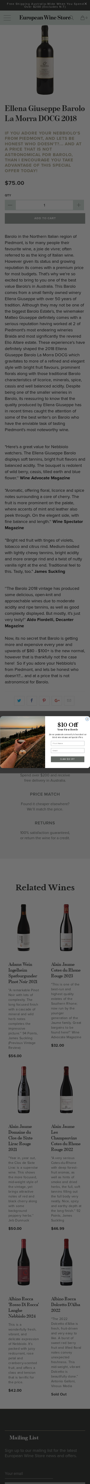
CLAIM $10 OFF (67, 759)
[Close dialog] (87, 719)
